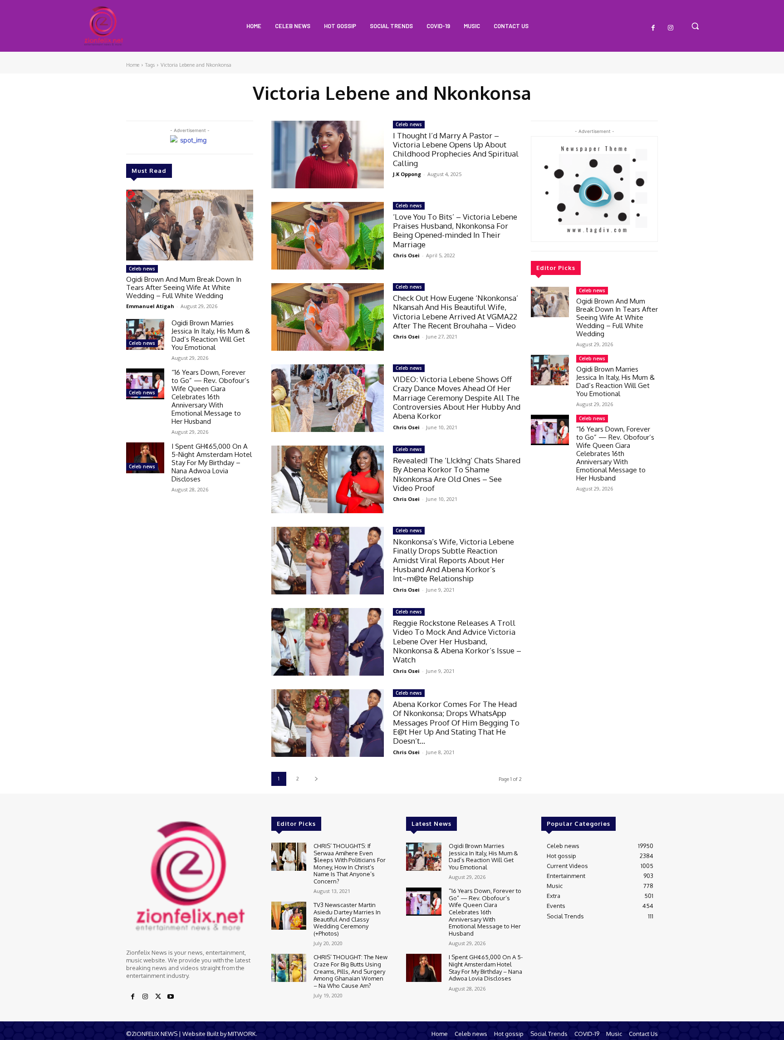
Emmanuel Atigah (150, 306)
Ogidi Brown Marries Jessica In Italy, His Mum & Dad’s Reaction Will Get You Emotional (211, 335)
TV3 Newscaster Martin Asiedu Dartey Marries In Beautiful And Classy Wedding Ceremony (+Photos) (347, 919)
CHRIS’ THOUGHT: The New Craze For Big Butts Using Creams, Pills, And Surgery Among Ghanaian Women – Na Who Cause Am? (350, 971)
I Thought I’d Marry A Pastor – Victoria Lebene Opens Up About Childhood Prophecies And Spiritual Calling (456, 149)
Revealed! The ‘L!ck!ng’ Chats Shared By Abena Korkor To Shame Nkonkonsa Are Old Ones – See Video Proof (456, 474)
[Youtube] (170, 997)
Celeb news (142, 268)
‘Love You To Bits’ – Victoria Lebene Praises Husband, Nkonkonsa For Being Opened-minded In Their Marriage (455, 230)
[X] (158, 997)
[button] (695, 26)
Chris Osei (406, 255)
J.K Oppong (407, 174)
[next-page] (316, 779)
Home (132, 65)
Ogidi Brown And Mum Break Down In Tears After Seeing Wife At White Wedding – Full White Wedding (183, 287)
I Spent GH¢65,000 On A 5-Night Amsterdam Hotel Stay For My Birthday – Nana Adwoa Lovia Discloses (212, 462)
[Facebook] (653, 28)
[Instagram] (670, 28)
